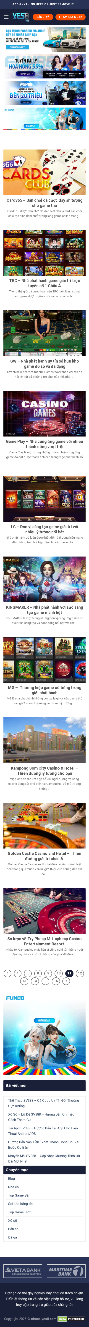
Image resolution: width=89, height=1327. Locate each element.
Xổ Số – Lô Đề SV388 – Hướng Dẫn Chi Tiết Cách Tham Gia (41, 1117)
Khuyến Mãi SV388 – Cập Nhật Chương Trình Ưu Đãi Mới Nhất (44, 1158)
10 (59, 973)
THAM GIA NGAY (70, 17)
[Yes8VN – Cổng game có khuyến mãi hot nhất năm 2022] (20, 17)
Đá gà (12, 1237)
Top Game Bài (18, 1195)
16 (56, 981)
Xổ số (12, 1221)
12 (80, 973)
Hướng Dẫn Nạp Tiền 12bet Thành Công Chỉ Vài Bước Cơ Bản (43, 1145)
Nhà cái (13, 1187)
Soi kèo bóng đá (20, 1204)
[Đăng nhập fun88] (44, 119)
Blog (11, 1179)
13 (24, 981)
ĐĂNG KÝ (43, 17)
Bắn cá (13, 1229)
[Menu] (6, 16)
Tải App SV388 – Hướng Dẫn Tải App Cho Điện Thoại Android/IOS (43, 1131)
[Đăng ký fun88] (44, 1034)
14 (35, 981)
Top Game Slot (19, 1212)
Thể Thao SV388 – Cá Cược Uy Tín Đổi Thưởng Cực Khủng (43, 1103)
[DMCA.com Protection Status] (71, 1319)
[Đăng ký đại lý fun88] (44, 39)
